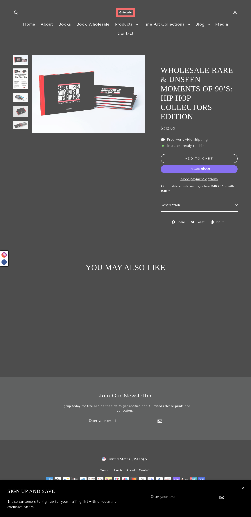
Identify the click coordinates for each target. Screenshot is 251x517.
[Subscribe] (221, 497)
